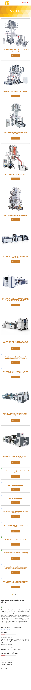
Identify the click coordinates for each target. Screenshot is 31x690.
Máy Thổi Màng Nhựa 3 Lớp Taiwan (15, 215)
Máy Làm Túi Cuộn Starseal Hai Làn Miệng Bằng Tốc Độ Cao (15, 372)
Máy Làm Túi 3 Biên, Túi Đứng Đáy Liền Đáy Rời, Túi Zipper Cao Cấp (15, 582)
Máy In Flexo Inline (15, 498)
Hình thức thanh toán (6, 664)
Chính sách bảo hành (6, 662)
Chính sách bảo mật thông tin (9, 660)
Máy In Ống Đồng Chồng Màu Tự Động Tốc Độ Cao (15, 511)
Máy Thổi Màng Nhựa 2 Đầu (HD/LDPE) (15, 91)
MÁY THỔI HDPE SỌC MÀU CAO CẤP (15, 174)
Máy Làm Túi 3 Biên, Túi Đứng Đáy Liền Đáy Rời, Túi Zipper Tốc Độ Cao (15, 567)
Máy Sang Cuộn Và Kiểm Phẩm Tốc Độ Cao (15, 553)
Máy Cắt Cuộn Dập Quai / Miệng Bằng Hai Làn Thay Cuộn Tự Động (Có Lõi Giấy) (15, 415)
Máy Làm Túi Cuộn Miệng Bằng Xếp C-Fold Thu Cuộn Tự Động (15, 457)
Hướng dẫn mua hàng (7, 657)
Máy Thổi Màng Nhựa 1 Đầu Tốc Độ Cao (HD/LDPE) (15, 50)
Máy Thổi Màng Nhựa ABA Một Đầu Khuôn (15, 133)
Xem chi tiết (15, 55)
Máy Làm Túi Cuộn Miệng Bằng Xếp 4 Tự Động (15, 471)
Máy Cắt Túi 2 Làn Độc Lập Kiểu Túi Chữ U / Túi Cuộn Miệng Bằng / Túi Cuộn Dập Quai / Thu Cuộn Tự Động (15, 299)
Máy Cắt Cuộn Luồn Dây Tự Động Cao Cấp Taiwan (15, 256)
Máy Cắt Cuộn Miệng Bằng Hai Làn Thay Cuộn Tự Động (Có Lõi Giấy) (15, 357)
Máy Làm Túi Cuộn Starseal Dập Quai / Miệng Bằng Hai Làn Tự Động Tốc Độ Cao (15, 343)
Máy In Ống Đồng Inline (15, 485)
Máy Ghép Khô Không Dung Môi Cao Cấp (15, 526)
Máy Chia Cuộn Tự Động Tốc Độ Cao (15, 539)
